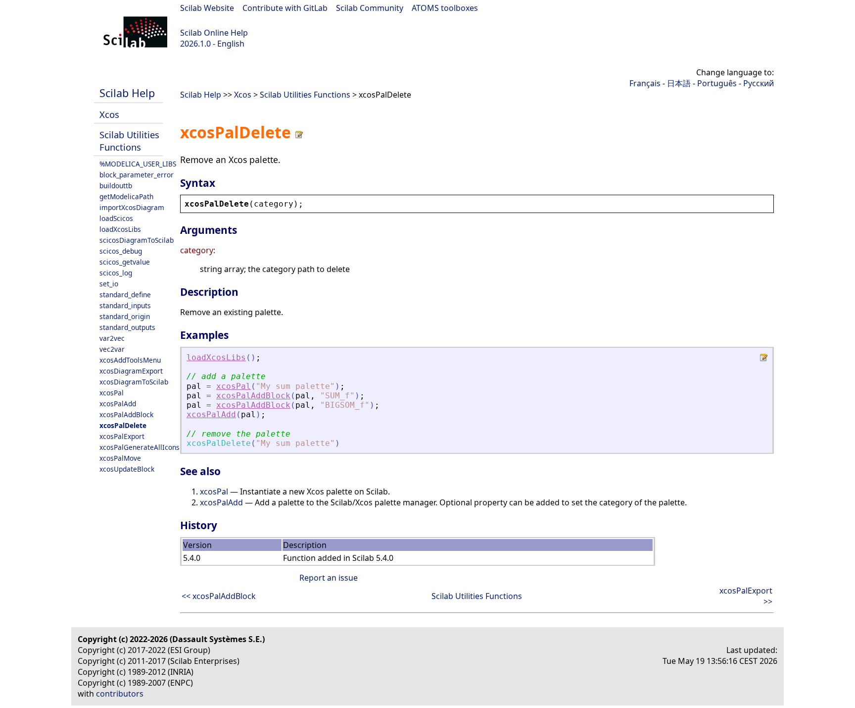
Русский (758, 83)
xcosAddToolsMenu (130, 360)
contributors (119, 693)
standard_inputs (125, 305)
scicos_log (115, 272)
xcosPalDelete (122, 425)
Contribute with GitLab (285, 7)
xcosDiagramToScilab (133, 381)
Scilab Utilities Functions (129, 140)
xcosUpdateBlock (126, 469)
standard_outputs (127, 327)
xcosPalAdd (117, 403)
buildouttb (115, 185)
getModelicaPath (126, 196)
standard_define (125, 294)
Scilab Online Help (214, 32)
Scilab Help (127, 93)
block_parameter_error (136, 174)
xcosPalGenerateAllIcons (139, 447)
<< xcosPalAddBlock (219, 596)
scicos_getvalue (124, 262)
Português (717, 83)
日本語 (679, 83)
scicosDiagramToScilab (136, 240)
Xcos (109, 114)
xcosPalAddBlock (126, 414)
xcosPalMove (120, 458)
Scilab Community (369, 7)
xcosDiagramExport (131, 371)
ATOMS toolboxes (445, 7)
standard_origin (124, 316)
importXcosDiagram (131, 207)
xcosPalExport (121, 436)
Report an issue (328, 577)
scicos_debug (120, 251)
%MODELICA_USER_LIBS (137, 163)
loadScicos (116, 218)
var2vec (112, 338)
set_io (108, 283)
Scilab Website (207, 7)
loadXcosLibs (120, 229)
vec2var (112, 349)
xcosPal (111, 392)
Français (645, 83)
